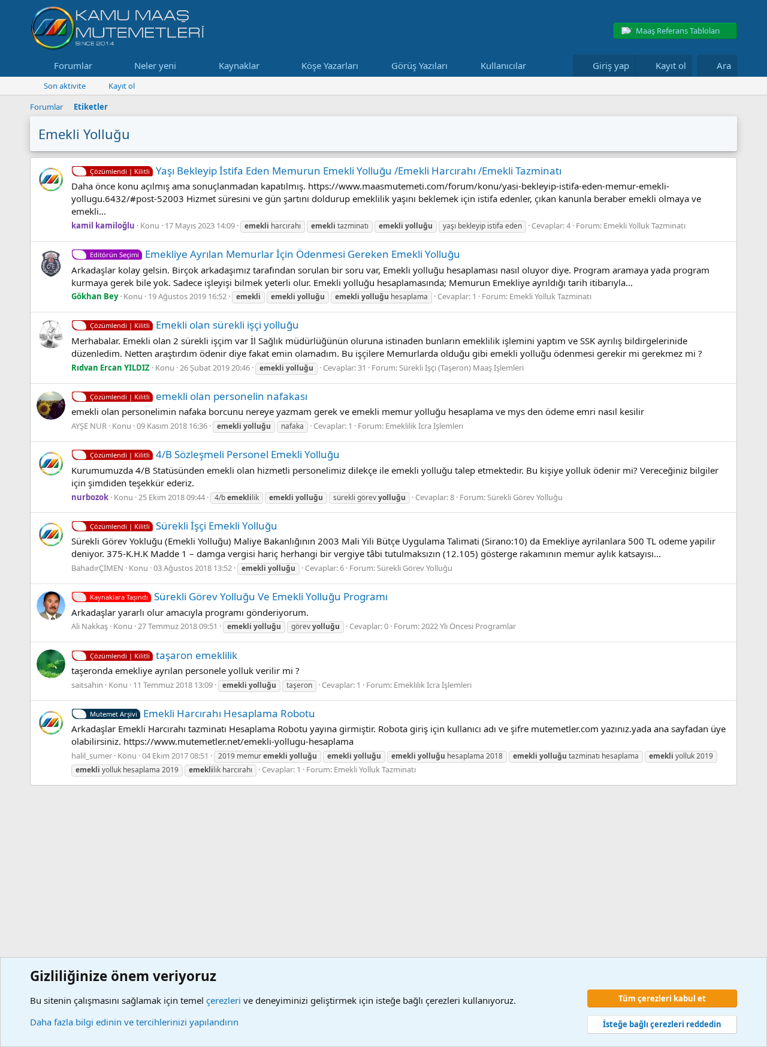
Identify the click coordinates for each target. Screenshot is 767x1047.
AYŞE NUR (89, 425)
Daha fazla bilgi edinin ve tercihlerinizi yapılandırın (134, 1022)
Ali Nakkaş (89, 626)
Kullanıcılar (503, 65)
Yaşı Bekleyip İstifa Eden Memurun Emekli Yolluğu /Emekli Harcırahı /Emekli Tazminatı (325, 170)
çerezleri (223, 1000)
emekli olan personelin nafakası (198, 396)
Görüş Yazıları (419, 65)
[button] (101, 66)
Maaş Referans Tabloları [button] (678, 30)
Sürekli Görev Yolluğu (525, 497)
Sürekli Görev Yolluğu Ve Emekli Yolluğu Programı (239, 596)
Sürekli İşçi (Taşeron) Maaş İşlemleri (461, 367)
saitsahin (87, 684)
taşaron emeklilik (163, 655)
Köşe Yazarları (329, 65)
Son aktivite (65, 85)
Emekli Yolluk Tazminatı (644, 225)
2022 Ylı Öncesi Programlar (468, 626)
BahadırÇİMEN (97, 567)
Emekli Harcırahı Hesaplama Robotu (202, 713)
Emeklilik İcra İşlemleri (424, 425)
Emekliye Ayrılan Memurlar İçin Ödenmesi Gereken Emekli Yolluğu (275, 254)
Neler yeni (155, 65)
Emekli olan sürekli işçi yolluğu (194, 325)
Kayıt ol (121, 85)
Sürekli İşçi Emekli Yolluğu (183, 525)
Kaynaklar (239, 65)
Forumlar (73, 65)
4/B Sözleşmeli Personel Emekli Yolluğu (215, 454)
